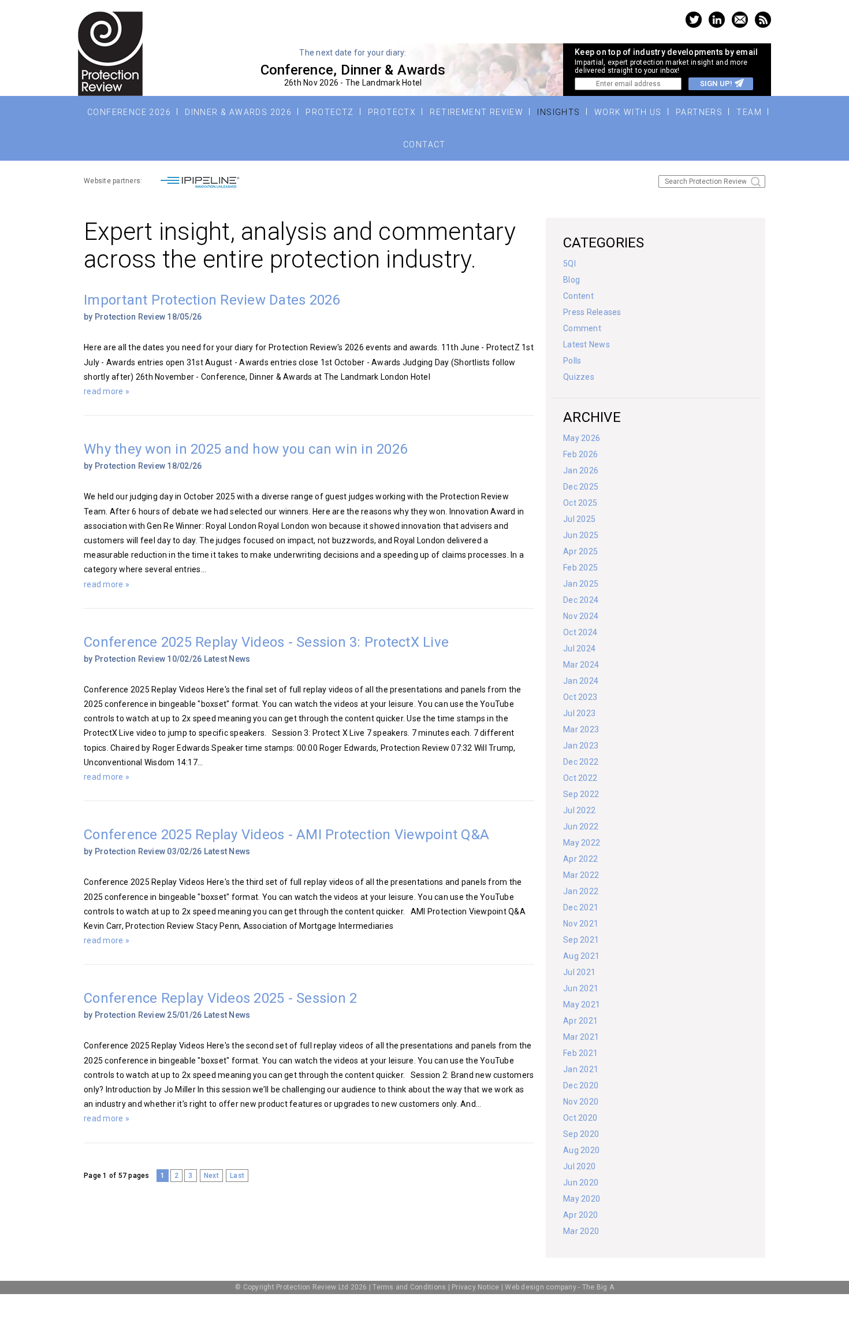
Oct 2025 (580, 502)
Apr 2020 (580, 1215)
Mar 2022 (581, 875)
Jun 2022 (580, 826)
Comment (582, 328)
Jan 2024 (580, 680)
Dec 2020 (580, 1085)
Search (756, 182)
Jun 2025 (580, 535)
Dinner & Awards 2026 (238, 112)
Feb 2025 (580, 567)
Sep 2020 (581, 1134)
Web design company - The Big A (559, 1287)
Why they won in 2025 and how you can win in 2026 (245, 449)
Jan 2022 (580, 891)
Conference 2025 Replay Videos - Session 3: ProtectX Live (266, 642)
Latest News (227, 659)
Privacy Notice (476, 1287)
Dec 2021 (580, 907)
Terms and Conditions (409, 1287)
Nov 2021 (580, 923)
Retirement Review (476, 112)
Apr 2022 (580, 859)
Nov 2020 (580, 1101)
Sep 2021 (581, 939)
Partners (699, 112)
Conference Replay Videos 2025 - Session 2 (220, 998)
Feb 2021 (580, 1053)
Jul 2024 (579, 648)
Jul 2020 (579, 1166)
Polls (572, 360)
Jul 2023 (579, 713)
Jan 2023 (580, 745)
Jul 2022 (579, 810)
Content (578, 296)
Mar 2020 (581, 1231)
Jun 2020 (580, 1182)
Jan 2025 (580, 583)
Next (211, 1176)
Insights (558, 112)
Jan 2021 (580, 1069)
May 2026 (581, 438)
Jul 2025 (579, 519)
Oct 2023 (580, 697)
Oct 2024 (580, 632)
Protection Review (110, 54)
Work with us (628, 112)
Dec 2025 (580, 486)
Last (237, 1176)
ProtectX (392, 112)
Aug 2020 (581, 1150)
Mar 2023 (581, 729)
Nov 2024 (580, 616)
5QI (569, 263)
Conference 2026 (129, 112)
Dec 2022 (580, 761)
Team (749, 112)
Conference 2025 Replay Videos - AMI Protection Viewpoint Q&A (286, 835)
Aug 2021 (581, 956)
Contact (424, 144)
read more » (106, 391)
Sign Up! (716, 83)
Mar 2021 (581, 1037)
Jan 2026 (580, 470)
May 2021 (581, 1004)
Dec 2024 (580, 600)
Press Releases (592, 312)
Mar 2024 (581, 664)
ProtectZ (329, 112)
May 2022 (581, 842)
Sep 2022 (581, 794)
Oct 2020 (580, 1117)
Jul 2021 (579, 972)
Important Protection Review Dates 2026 (212, 300)
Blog (571, 279)
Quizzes (578, 376)
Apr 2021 (580, 1020)
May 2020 (581, 1198)
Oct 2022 (580, 778)
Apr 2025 (580, 551)
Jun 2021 (580, 988)
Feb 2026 (580, 454)
